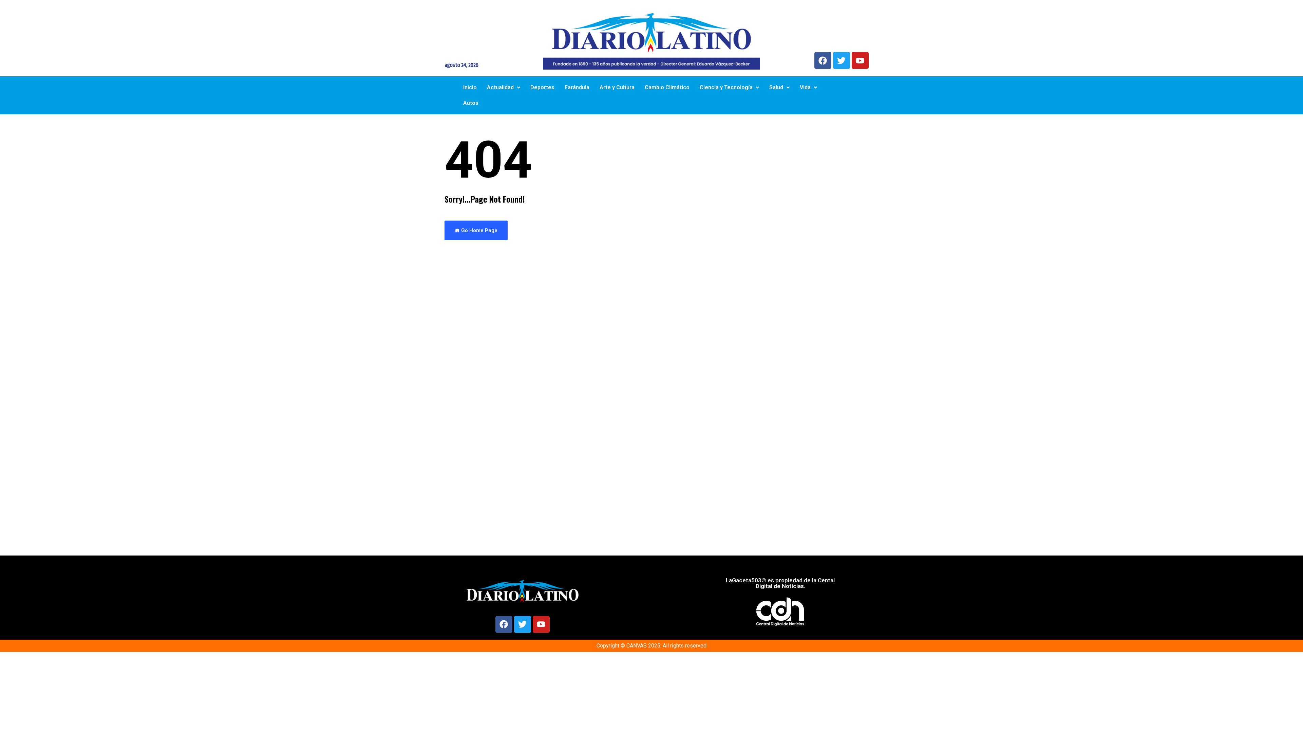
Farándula (577, 87)
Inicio (470, 87)
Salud (776, 87)
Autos (470, 103)
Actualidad (500, 87)
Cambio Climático (667, 87)
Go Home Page (478, 230)
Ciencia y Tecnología (726, 87)
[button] (503, 87)
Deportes (542, 87)
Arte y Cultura (617, 87)
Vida (805, 87)
